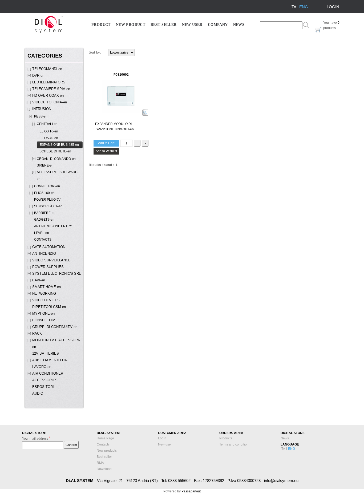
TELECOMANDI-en (47, 69)
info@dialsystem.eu (281, 480)
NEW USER (192, 25)
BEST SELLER (163, 25)
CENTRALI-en (47, 124)
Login (162, 438)
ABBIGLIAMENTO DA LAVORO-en (49, 363)
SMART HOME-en (46, 287)
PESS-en (40, 116)
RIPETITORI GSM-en (49, 307)
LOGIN (333, 7)
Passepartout (191, 491)
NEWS (239, 25)
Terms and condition (234, 444)
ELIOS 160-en (44, 193)
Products (225, 438)
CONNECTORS (44, 320)
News (285, 438)
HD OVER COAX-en (48, 96)
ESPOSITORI (43, 387)
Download (104, 469)
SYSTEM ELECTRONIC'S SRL (56, 274)
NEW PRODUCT (130, 25)
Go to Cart (318, 29)
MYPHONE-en (43, 313)
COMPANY (218, 25)
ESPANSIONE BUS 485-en (59, 145)
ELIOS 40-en (48, 138)
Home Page (105, 438)
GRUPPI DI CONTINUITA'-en (54, 327)
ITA (293, 7)
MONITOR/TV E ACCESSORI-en (56, 343)
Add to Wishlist (106, 151)
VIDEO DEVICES (46, 300)
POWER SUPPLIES (48, 267)
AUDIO (37, 393)
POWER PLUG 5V (47, 199)
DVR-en (38, 76)
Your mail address (36, 438)
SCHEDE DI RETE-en (55, 151)
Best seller (104, 457)
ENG (303, 7)
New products (107, 450)
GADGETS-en (44, 219)
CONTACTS (42, 239)
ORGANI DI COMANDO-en (56, 159)
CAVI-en (38, 280)
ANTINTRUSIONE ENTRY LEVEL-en (53, 229)
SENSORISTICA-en (48, 206)
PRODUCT (101, 25)
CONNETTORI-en (47, 186)
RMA (100, 463)
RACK (37, 333)
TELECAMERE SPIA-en (51, 89)
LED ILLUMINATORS (48, 82)
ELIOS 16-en (48, 131)
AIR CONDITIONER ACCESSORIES (47, 377)
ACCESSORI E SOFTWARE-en (57, 175)
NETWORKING (44, 293)
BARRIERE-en (44, 213)
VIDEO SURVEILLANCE (51, 260)
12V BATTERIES (45, 353)
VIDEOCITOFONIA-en (49, 102)
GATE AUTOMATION (48, 247)
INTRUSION (41, 109)
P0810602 (121, 74)
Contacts (103, 444)
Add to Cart (106, 143)
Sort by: (95, 52)
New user (165, 444)
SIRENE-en (45, 165)
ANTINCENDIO (44, 254)
